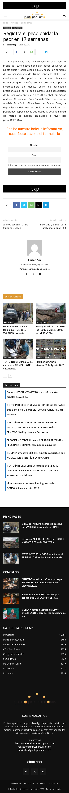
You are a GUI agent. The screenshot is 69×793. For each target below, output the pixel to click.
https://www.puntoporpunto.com (34, 264)
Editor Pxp (11, 45)
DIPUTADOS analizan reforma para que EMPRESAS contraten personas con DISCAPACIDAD (42, 582)
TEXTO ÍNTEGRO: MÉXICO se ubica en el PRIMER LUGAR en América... (18, 365)
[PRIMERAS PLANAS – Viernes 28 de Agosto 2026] (51, 349)
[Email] (38, 52)
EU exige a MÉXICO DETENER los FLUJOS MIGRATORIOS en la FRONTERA (50, 330)
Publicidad (41, 783)
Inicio (5, 22)
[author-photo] (34, 255)
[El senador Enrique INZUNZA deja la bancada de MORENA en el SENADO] (11, 598)
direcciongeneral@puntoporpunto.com (35, 743)
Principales (8, 322)
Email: (34, 155)
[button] (5, 15)
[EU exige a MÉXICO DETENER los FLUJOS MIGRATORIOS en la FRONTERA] (51, 313)
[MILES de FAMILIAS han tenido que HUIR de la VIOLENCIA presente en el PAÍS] (18, 313)
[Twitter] (24, 52)
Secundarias (26, 22)
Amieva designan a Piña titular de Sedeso (15, 226)
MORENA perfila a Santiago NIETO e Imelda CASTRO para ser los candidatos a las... (44, 613)
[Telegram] (46, 52)
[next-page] (10, 376)
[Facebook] (16, 52)
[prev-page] (5, 376)
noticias (14, 22)
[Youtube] (41, 274)
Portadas (40, 358)
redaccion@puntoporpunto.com (34, 746)
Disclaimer (16, 783)
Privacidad (29, 783)
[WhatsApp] (31, 52)
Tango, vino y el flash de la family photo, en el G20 (52, 226)
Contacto (53, 783)
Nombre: (34, 145)
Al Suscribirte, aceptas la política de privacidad (36, 165)
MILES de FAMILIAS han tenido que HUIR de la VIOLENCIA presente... (15, 330)
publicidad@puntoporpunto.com (34, 750)
